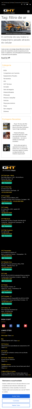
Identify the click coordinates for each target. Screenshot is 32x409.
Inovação (6, 87)
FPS (4, 81)
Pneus (5, 106)
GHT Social (12, 2)
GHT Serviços (6, 2)
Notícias (6, 100)
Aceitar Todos (16, 396)
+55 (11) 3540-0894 (6, 181)
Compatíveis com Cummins (11, 73)
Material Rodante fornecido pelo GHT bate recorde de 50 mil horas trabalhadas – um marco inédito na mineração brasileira (20, 137)
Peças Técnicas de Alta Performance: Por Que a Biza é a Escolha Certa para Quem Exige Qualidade (20, 126)
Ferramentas (7, 78)
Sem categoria (7, 108)
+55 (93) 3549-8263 (6, 233)
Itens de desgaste (8, 89)
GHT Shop (3, 4)
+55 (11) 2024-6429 (6, 192)
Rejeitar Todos (16, 405)
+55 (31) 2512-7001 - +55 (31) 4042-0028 (12, 201)
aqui (12, 335)
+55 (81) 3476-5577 (6, 224)
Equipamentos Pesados (10, 76)
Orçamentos (8, 183)
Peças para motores (9, 103)
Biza (2, 2)
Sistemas (6, 111)
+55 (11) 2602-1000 (6, 313)
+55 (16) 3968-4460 (6, 267)
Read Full (4, 58)
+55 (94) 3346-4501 (6, 256)
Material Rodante (8, 92)
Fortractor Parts (18, 2)
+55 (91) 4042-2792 (6, 290)
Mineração (6, 95)
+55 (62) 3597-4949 (6, 212)
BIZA (5, 70)
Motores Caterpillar (9, 97)
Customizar (16, 400)
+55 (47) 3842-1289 (6, 279)
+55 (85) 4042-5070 (6, 301)
